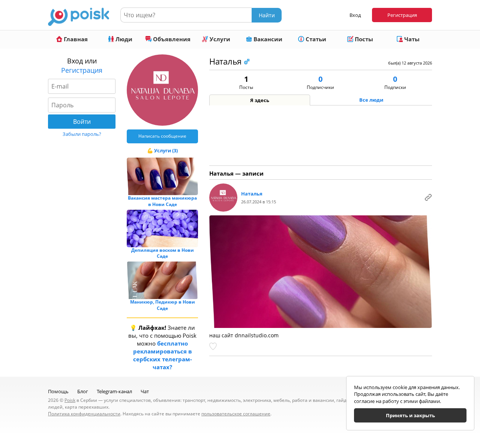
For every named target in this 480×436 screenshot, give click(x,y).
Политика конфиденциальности (84, 413)
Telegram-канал (114, 391)
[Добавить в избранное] (213, 346)
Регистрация (402, 15)
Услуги (219, 39)
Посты (363, 39)
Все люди (371, 99)
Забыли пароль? (82, 134)
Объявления (171, 39)
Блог (82, 391)
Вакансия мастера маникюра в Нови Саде (162, 201)
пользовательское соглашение (235, 413)
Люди (123, 39)
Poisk (69, 400)
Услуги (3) (166, 150)
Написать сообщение (162, 136)
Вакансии (267, 39)
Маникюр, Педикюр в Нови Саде (162, 305)
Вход (355, 15)
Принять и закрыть (410, 415)
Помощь (58, 391)
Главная (75, 39)
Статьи (315, 39)
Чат (145, 391)
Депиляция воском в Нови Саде (162, 253)
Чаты (411, 39)
